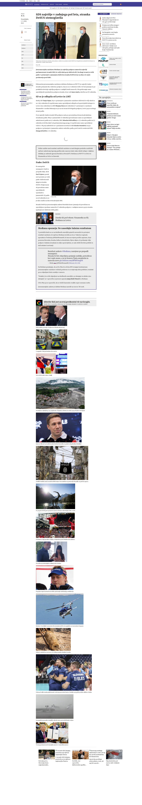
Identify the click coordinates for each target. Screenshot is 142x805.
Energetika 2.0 (54, 8)
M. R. (23, 16)
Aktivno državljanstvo (64, 8)
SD (22, 58)
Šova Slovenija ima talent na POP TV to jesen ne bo (111, 39)
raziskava (23, 44)
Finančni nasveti (87, 8)
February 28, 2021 (74, 263)
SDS (23, 51)
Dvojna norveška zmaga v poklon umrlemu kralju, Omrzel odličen (110, 27)
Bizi (27, 0)
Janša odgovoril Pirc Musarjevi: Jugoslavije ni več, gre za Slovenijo (110, 20)
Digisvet (52, 4)
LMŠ (23, 54)
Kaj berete (103, 14)
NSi (22, 61)
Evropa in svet (44, 4)
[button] (21, 4)
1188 (38, 0)
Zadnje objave (116, 14)
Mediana (23, 48)
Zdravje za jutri (79, 8)
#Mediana (66, 251)
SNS (23, 68)
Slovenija (36, 4)
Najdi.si (30, 0)
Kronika (65, 4)
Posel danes (58, 4)
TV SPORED (22, 0)
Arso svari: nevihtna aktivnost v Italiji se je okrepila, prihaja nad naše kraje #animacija (111, 47)
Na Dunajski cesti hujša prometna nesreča (110, 33)
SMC (23, 64)
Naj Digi (72, 8)
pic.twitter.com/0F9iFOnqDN (71, 261)
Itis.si (35, 0)
